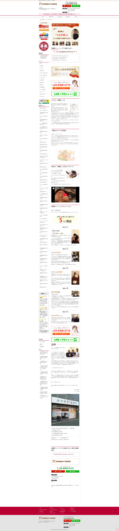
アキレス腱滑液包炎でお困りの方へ (44, 124)
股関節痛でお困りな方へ (44, 274)
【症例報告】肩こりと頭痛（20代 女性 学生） (44, 362)
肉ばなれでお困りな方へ (44, 245)
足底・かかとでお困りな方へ (44, 136)
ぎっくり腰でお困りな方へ (44, 139)
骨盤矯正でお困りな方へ (44, 164)
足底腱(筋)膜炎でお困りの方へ (43, 249)
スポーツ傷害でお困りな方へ (44, 170)
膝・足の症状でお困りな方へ (44, 177)
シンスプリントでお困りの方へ (44, 189)
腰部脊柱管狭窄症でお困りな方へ (44, 229)
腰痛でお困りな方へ (43, 287)
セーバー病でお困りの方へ (44, 117)
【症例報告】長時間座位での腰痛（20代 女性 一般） (44, 373)
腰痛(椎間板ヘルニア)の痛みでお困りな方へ (44, 277)
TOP (43, 16)
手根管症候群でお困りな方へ (44, 209)
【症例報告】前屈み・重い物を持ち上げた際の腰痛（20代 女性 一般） (44, 383)
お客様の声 (72, 509)
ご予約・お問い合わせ (43, 509)
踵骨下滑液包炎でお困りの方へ (44, 113)
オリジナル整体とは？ (44, 75)
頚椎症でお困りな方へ (44, 144)
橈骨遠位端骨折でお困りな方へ (44, 239)
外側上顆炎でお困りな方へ (44, 232)
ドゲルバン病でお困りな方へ (44, 216)
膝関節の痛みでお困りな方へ (44, 281)
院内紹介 (41, 84)
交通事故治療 (62, 511)
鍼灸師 (41, 344)
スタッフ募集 (42, 341)
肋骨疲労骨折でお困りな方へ (44, 198)
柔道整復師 (42, 346)
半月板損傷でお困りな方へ (44, 151)
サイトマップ (42, 91)
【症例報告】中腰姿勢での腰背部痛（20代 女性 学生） (44, 388)
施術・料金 (51, 16)
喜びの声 (67, 16)
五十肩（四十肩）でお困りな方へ (44, 225)
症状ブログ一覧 (42, 94)
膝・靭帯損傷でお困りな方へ (44, 147)
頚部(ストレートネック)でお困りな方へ (43, 270)
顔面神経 (69, 114)
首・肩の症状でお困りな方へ (44, 173)
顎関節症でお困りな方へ (44, 263)
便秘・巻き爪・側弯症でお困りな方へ (44, 157)
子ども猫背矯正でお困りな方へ (44, 195)
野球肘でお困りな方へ (44, 242)
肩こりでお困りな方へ (44, 110)
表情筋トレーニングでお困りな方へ (44, 212)
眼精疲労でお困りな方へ (44, 202)
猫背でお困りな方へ (43, 142)
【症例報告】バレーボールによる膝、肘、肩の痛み (44, 396)
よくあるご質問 (42, 89)
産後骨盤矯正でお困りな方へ (44, 256)
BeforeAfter (42, 82)
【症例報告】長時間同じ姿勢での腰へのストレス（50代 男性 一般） (44, 368)
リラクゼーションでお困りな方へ (44, 160)
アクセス (76, 16)
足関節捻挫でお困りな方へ (44, 252)
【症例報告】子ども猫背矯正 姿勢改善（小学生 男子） (44, 353)
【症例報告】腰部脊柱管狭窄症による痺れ (44, 393)
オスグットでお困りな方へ (44, 266)
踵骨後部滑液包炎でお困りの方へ (44, 120)
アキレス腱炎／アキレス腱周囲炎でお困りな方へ (44, 128)
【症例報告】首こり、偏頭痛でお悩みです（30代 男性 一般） (44, 377)
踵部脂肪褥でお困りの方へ (44, 132)
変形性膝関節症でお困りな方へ (44, 205)
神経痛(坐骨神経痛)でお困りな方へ (43, 259)
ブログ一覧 (42, 96)
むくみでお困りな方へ (44, 218)
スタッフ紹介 (59, 16)
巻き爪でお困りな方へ (44, 182)
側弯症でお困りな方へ (44, 179)
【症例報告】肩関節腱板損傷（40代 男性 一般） (44, 357)
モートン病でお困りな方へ (44, 185)
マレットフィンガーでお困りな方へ (44, 222)
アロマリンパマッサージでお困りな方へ (44, 236)
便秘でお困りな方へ (43, 191)
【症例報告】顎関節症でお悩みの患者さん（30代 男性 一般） (64, 454)
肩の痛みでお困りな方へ (44, 284)
